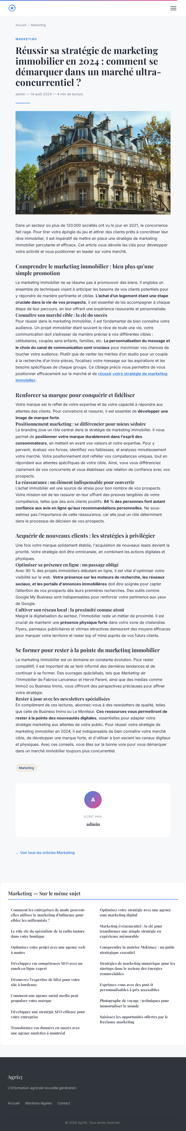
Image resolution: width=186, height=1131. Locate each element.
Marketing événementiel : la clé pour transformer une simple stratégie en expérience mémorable (131, 931)
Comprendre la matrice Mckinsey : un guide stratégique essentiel (137, 950)
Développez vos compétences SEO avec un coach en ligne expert (46, 966)
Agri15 (15, 1076)
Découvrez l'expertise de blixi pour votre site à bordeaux (45, 982)
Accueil (21, 25)
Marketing (38, 25)
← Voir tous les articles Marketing (45, 852)
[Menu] (173, 8)
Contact (64, 1103)
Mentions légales (38, 1103)
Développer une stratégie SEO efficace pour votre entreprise (48, 1014)
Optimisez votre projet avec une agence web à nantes (48, 950)
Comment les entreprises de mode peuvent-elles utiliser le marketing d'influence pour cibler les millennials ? (48, 915)
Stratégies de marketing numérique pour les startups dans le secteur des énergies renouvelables (137, 968)
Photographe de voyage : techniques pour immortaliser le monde (134, 1003)
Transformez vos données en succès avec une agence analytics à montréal (45, 1030)
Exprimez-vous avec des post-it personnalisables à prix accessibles (129, 987)
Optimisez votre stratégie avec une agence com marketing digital (135, 912)
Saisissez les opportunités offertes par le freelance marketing (134, 1019)
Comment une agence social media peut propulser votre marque (44, 998)
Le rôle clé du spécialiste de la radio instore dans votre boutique (48, 934)
